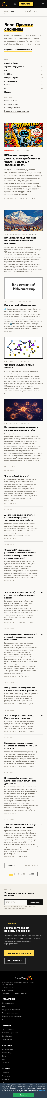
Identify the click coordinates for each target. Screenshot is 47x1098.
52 (24, 874)
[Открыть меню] (43, 4)
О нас (4, 990)
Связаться (25, 4)
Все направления (8, 1003)
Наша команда (7, 1053)
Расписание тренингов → (19, 953)
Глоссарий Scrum (10, 101)
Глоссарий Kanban (11, 104)
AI (2, 1019)
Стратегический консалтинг (12, 1016)
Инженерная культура (10, 1013)
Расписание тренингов (10, 1033)
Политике (41, 1091)
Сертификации (7, 1036)
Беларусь (5, 1079)
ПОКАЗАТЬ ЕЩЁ (12, 865)
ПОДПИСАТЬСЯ (35, 902)
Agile (3, 1006)
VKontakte (15, 993)
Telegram (5, 993)
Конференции (7, 1039)
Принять (23, 1095)
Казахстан (5, 1073)
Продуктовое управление (11, 1009)
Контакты (11, 990)
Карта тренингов (15, 961)
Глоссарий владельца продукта (16, 111)
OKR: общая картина (12, 108)
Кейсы (4, 1056)
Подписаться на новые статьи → (18, 50)
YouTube (23, 993)
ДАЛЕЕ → (33, 874)
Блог (3, 1059)
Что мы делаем (7, 1049)
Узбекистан (6, 1076)
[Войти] (15, 4)
